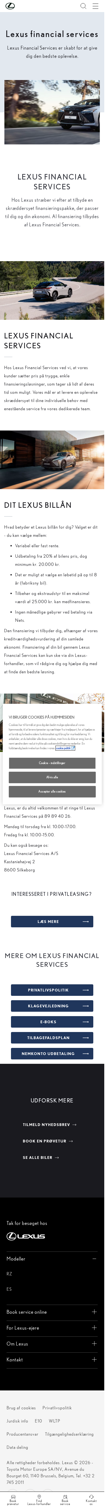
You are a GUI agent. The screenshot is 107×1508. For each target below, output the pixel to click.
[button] (21, 6)
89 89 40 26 (57, 816)
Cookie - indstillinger (52, 763)
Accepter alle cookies (52, 791)
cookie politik (63, 748)
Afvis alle (52, 777)
